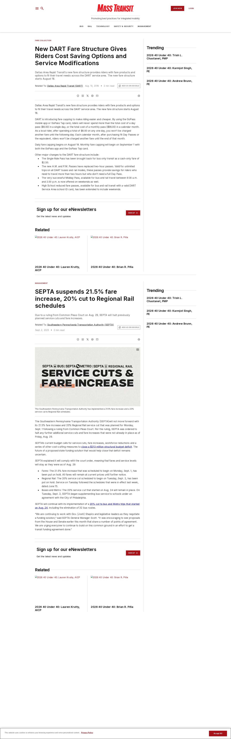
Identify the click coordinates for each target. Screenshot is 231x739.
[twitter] (87, 95)
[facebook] (78, 95)
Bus (82, 26)
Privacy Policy (87, 733)
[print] (139, 95)
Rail (90, 26)
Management (144, 26)
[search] (42, 8)
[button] (37, 8)
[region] (115, 733)
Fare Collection (43, 40)
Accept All (218, 733)
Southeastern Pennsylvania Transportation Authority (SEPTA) (80, 324)
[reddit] (92, 95)
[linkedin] (82, 95)
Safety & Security (123, 26)
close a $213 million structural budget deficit (106, 446)
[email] (97, 95)
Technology (103, 26)
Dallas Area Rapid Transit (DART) (65, 86)
